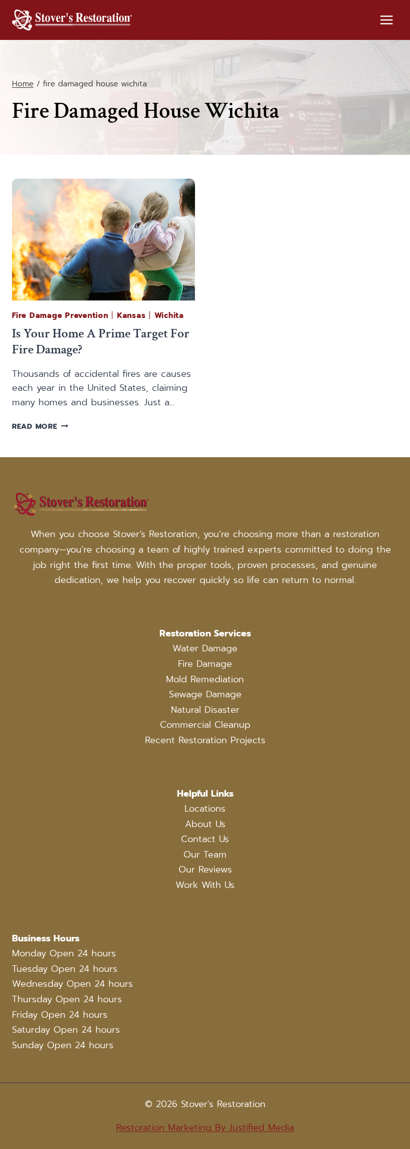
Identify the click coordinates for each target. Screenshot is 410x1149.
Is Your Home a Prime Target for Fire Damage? (101, 341)
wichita (169, 315)
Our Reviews (205, 869)
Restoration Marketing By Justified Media (205, 1128)
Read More (40, 426)
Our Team (205, 855)
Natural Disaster (205, 710)
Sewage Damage (205, 694)
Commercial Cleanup (205, 725)
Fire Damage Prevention (60, 315)
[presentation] (103, 239)
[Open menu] (386, 19)
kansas (131, 315)
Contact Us (205, 839)
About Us (205, 824)
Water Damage (205, 648)
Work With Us (205, 885)
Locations (205, 809)
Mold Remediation (205, 679)
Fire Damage (205, 664)
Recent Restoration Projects (205, 740)
